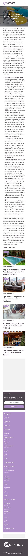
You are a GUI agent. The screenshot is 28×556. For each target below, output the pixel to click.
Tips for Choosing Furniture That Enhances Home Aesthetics (14, 299)
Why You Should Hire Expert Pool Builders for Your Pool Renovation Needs (14, 272)
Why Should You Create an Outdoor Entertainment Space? (13, 353)
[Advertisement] (14, 374)
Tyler (7, 21)
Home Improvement (14, 10)
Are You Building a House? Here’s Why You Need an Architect (13, 326)
